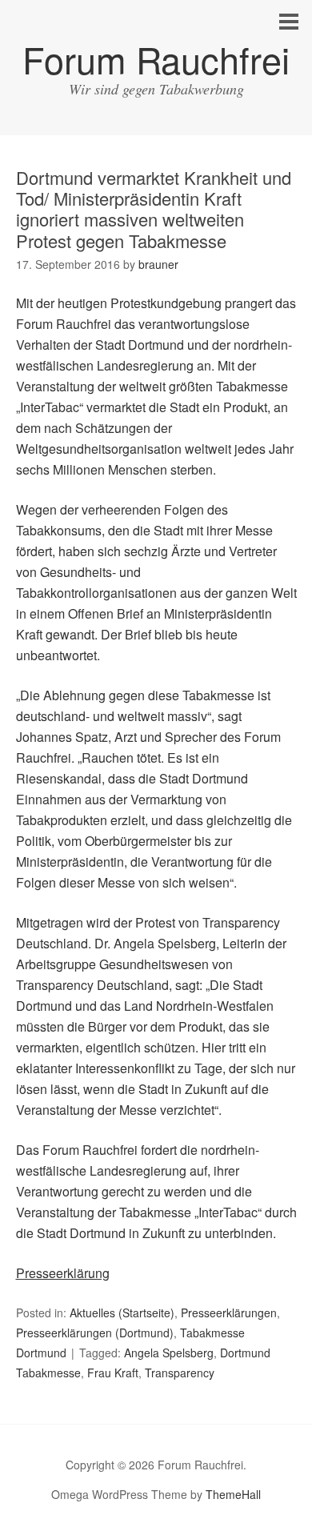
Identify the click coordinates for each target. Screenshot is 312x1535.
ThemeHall (233, 1494)
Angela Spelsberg (169, 1353)
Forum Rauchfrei (156, 59)
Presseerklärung (63, 1273)
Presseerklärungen (229, 1313)
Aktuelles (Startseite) (122, 1313)
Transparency (179, 1373)
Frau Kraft (112, 1373)
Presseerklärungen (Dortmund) (95, 1333)
